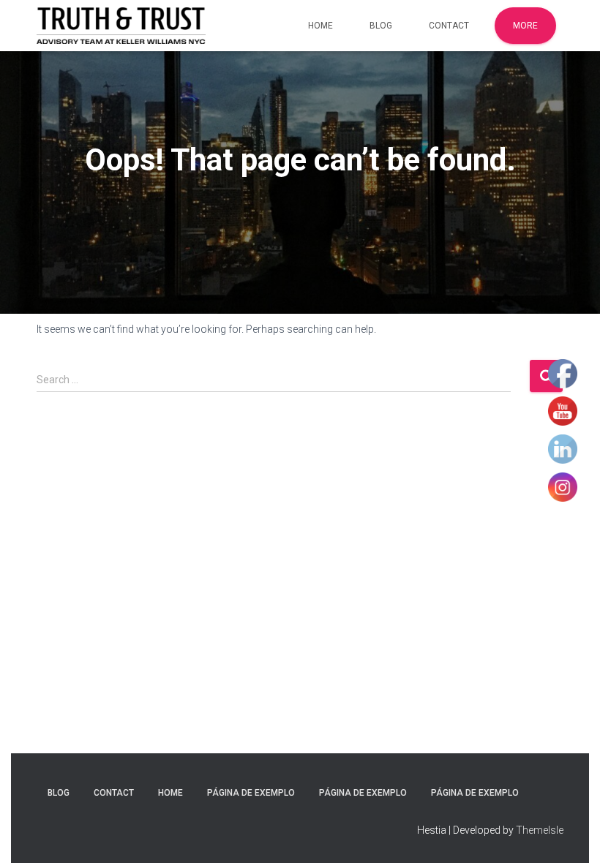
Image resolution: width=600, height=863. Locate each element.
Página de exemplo (251, 793)
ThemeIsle (539, 830)
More (525, 25)
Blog (381, 25)
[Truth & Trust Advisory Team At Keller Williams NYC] (121, 25)
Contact (449, 25)
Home (320, 25)
